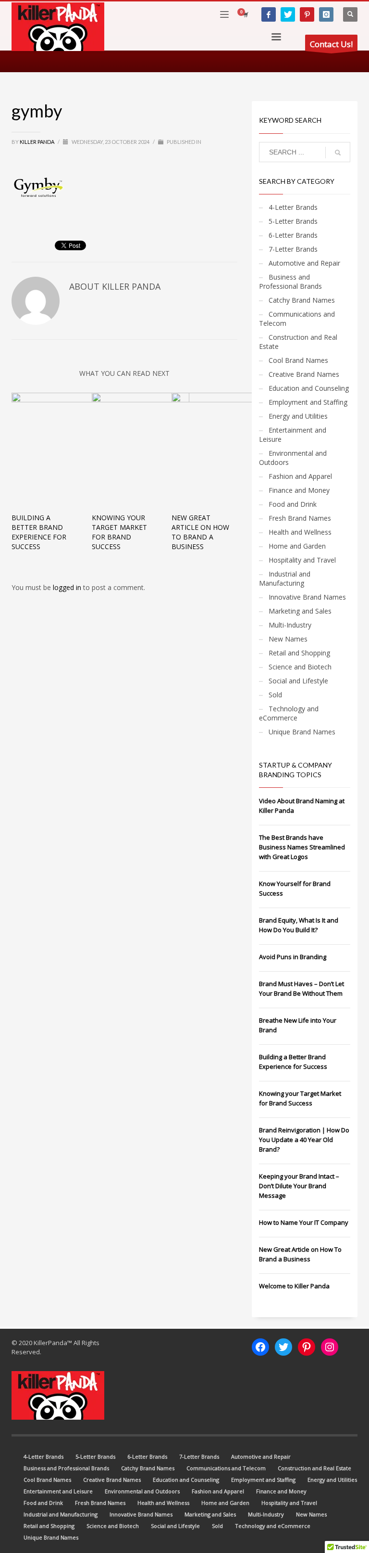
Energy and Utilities (298, 416)
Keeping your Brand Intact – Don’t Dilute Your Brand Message (299, 1186)
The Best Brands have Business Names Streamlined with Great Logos (302, 847)
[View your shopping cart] (245, 14)
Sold (275, 694)
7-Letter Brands (293, 249)
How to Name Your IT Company (303, 1222)
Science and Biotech (300, 666)
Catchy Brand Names (302, 300)
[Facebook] (268, 14)
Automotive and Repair (304, 263)
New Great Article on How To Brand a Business (200, 532)
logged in (68, 587)
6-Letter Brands (293, 235)
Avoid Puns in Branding (292, 956)
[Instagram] (326, 14)
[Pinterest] (307, 14)
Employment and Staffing (308, 402)
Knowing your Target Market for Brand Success (119, 532)
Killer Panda (37, 142)
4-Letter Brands (293, 207)
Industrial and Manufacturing (284, 578)
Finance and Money (299, 490)
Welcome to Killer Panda (294, 1286)
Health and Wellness (300, 532)
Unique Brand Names (302, 731)
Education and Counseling (309, 388)
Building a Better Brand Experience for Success (39, 532)
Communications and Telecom (297, 318)
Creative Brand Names (304, 374)
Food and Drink (293, 504)
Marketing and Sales (300, 611)
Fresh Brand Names (300, 518)
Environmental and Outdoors (293, 458)
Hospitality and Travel (302, 560)
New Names (288, 638)
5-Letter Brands (293, 221)
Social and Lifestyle (298, 680)
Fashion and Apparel (300, 476)
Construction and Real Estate (298, 342)
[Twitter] (288, 14)
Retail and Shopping (299, 652)
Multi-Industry (290, 624)
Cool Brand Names (298, 360)
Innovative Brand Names (307, 597)
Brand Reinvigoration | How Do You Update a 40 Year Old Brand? (304, 1140)
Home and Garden (297, 546)
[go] (337, 152)
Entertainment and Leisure (292, 434)
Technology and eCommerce (289, 713)
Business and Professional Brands (290, 281)
